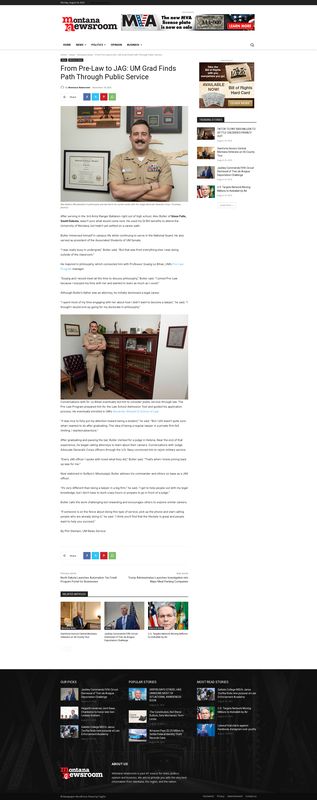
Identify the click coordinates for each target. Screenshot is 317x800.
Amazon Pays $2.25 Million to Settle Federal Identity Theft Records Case (167, 734)
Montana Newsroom (79, 87)
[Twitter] (95, 97)
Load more (225, 205)
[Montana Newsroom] (63, 87)
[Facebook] (87, 97)
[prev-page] (63, 649)
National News (156, 628)
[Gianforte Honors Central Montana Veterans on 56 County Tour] (81, 616)
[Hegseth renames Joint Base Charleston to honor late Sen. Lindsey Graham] (69, 713)
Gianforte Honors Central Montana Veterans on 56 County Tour (236, 152)
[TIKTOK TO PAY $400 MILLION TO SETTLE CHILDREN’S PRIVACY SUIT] (206, 133)
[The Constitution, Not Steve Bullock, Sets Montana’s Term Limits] (138, 716)
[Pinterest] (104, 97)
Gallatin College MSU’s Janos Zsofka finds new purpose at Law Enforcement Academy (100, 731)
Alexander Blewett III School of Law (135, 411)
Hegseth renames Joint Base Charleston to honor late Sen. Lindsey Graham (98, 712)
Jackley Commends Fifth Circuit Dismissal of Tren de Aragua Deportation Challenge (121, 637)
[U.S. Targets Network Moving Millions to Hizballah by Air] (168, 616)
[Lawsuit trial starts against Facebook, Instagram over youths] (206, 730)
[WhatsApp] (112, 97)
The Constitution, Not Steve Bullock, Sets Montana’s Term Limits (167, 715)
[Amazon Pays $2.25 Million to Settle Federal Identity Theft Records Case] (138, 735)
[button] (252, 44)
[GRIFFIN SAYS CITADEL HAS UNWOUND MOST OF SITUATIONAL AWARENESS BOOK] (138, 694)
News (72, 54)
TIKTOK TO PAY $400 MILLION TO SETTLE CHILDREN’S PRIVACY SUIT (236, 132)
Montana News (85, 54)
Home (64, 54)
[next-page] (68, 649)
